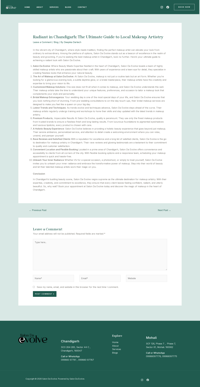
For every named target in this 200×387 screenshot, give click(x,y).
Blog (56, 42)
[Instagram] (161, 7)
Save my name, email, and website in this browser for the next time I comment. (78, 287)
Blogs (68, 7)
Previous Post (37, 210)
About (39, 7)
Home (27, 7)
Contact (82, 7)
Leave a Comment (42, 42)
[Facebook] (167, 7)
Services (54, 7)
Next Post (164, 210)
